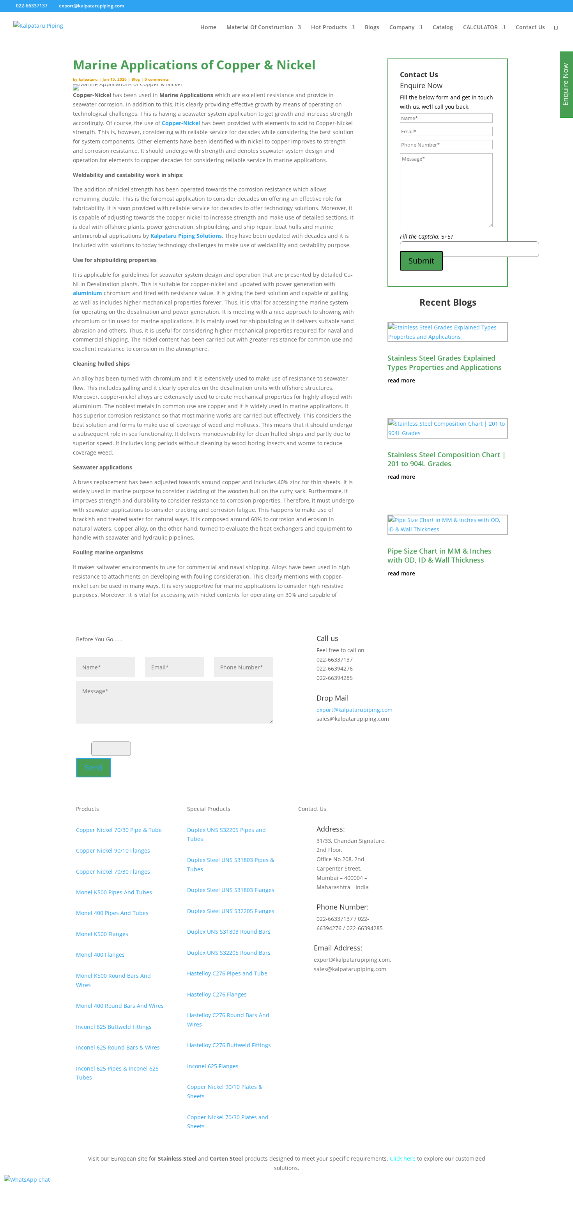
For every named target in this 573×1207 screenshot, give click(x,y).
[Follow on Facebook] (326, 992)
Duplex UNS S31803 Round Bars (229, 931)
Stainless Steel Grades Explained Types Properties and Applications (444, 362)
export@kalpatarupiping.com (355, 709)
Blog (135, 79)
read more (401, 380)
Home (208, 28)
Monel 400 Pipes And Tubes (112, 913)
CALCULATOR (480, 28)
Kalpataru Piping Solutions (186, 235)
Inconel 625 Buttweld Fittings (114, 1026)
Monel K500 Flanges (102, 934)
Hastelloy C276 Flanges (217, 994)
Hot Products (329, 28)
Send (94, 767)
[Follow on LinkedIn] (357, 992)
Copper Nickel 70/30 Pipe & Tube (119, 830)
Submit (421, 260)
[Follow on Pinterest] (342, 992)
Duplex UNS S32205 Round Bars (229, 952)
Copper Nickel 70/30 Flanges (113, 871)
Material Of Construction (259, 28)
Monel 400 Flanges (100, 954)
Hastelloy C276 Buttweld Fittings (229, 1045)
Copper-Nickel (181, 123)
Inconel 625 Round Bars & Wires (118, 1047)
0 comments (157, 79)
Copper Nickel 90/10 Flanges (113, 850)
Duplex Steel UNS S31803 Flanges (230, 890)
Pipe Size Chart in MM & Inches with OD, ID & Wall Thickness (439, 555)
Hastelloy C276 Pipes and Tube (227, 973)
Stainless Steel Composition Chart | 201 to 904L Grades (446, 459)
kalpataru (88, 79)
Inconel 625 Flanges (213, 1066)
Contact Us (530, 28)
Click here (403, 1158)
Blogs (372, 28)
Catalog (443, 28)
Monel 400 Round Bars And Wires (120, 1005)
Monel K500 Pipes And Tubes (114, 892)
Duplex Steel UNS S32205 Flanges (230, 911)
